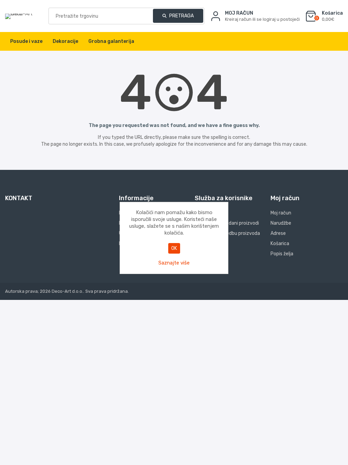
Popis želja (282, 254)
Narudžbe (281, 223)
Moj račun (281, 213)
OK (174, 248)
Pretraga (181, 16)
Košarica (280, 243)
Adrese (278, 233)
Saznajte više (174, 263)
